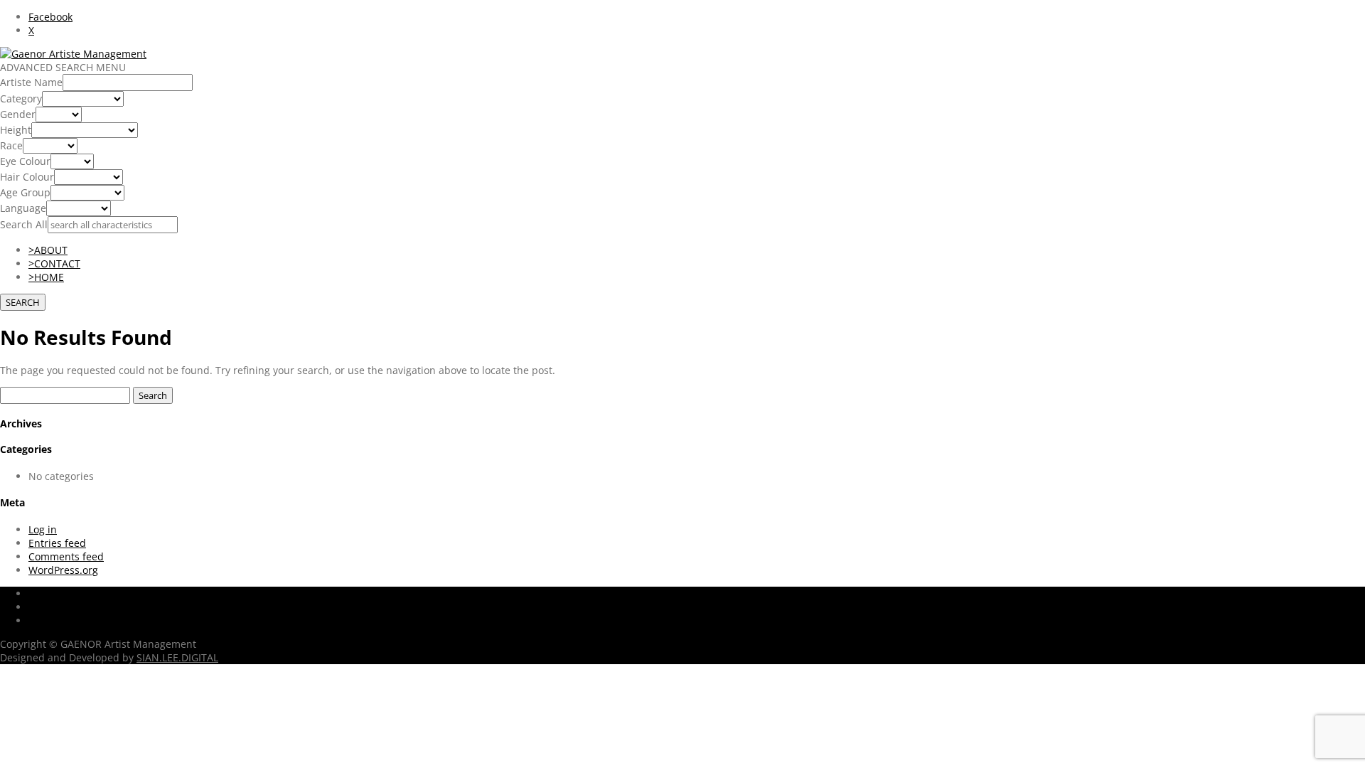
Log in (42, 529)
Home (42, 593)
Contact (46, 607)
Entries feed (57, 543)
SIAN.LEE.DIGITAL (177, 657)
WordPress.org (63, 570)
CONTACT (54, 263)
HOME (46, 277)
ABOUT (48, 250)
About (42, 620)
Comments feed (66, 556)
